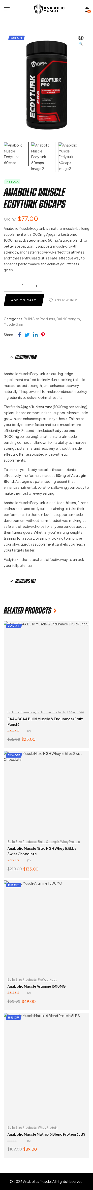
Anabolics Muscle (37, 1181)
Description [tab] (26, 357)
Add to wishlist (66, 300)
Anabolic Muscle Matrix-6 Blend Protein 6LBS (46, 1134)
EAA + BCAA (75, 712)
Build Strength (68, 319)
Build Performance (21, 712)
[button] (80, 41)
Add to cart (23, 300)
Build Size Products (39, 319)
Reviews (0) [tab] (25, 581)
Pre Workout (47, 979)
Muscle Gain (13, 324)
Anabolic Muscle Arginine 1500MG (36, 986)
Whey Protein (70, 842)
